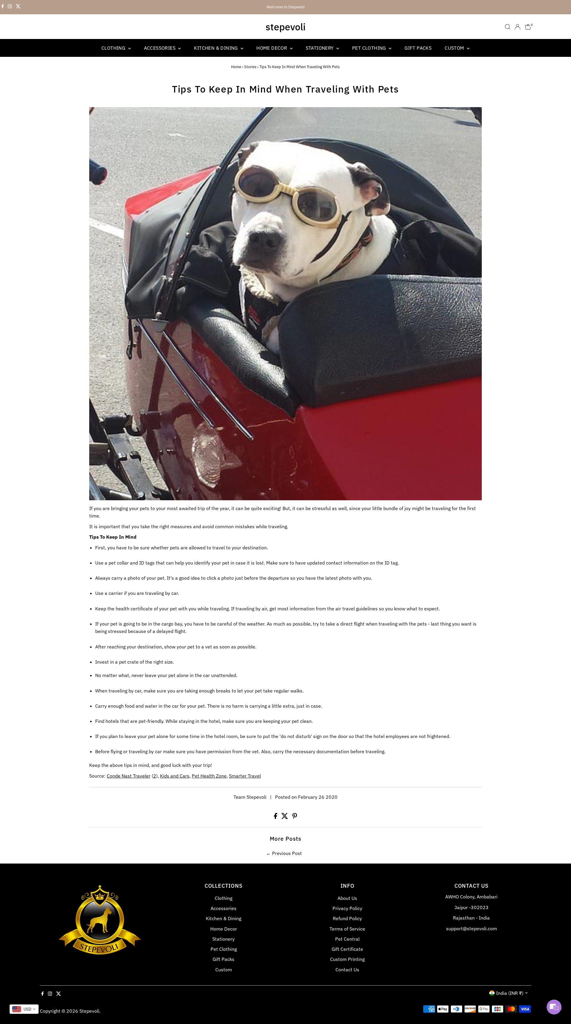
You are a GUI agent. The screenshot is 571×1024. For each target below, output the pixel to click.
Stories (250, 66)
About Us (347, 898)
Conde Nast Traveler (128, 776)
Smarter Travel (245, 776)
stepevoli (285, 27)
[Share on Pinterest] (294, 817)
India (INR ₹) (509, 993)
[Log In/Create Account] (517, 26)
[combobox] (24, 1009)
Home (236, 66)
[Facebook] (2, 7)
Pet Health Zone (209, 776)
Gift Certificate (347, 949)
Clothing (114, 48)
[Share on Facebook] (276, 817)
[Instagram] (9, 7)
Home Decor (272, 48)
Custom (455, 48)
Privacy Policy (347, 908)
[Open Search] (507, 26)
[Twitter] (18, 7)
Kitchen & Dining (216, 48)
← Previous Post (284, 853)
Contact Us (347, 970)
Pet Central (347, 939)
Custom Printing (347, 959)
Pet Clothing (369, 48)
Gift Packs (418, 48)
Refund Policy (347, 918)
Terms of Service (347, 929)
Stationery (320, 48)
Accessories (160, 48)
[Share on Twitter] (285, 817)
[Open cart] (528, 26)
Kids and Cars (174, 776)
